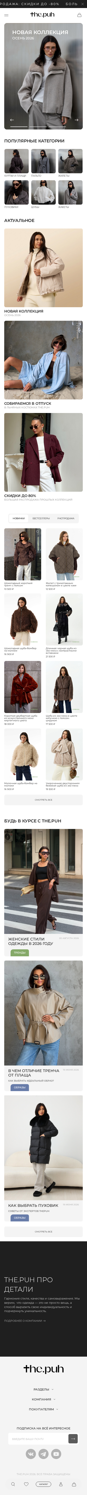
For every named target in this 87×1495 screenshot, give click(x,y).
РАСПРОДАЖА (65, 518)
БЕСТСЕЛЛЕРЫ (41, 518)
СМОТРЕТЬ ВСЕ (43, 799)
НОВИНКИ (18, 518)
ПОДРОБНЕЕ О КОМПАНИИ (23, 1320)
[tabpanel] (43, 76)
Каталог (43, 1484)
